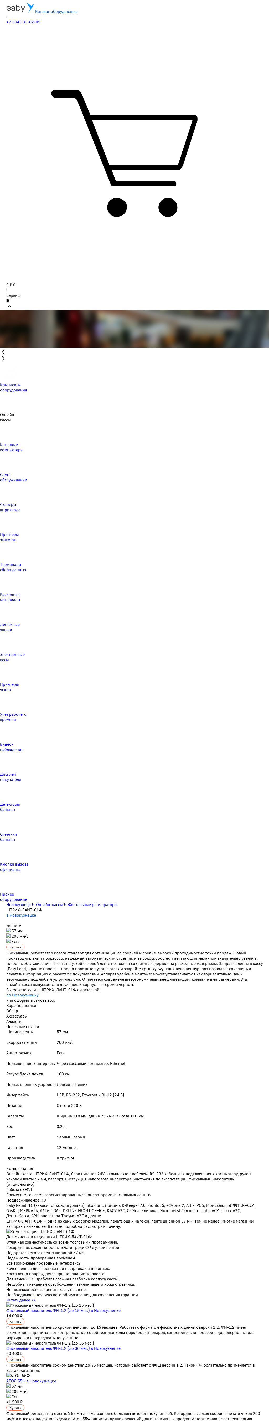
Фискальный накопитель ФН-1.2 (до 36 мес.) (63, 1348)
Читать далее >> (20, 1299)
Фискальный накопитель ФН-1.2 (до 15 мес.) (63, 1310)
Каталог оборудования (56, 11)
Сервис (12, 295)
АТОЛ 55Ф (31, 1380)
